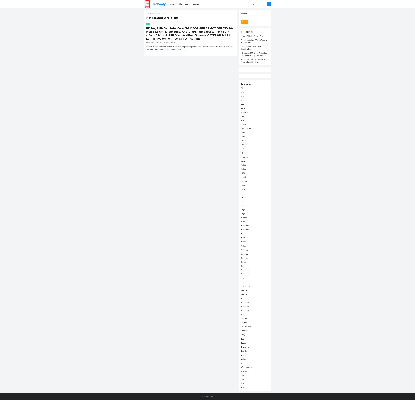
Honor (243, 149)
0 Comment (172, 42)
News (243, 238)
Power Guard (246, 286)
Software (244, 331)
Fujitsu (243, 124)
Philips (243, 278)
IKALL (243, 161)
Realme (244, 290)
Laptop (244, 181)
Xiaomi (244, 375)
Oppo (243, 266)
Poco (243, 282)
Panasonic (245, 270)
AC (242, 88)
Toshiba (244, 351)
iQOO (243, 173)
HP (148, 24)
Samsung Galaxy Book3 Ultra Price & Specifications (253, 60)
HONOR (244, 145)
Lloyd (243, 209)
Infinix (243, 165)
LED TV (244, 193)
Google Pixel (246, 128)
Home (148, 14)
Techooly (159, 4)
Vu (242, 363)
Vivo (242, 355)
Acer (243, 92)
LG (242, 201)
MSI (242, 233)
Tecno (243, 343)
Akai (242, 104)
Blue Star (244, 112)
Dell (242, 116)
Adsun (243, 100)
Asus (243, 108)
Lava (243, 185)
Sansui (243, 314)
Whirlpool (245, 371)
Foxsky (244, 120)
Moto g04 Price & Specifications (254, 36)
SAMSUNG (245, 306)
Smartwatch (246, 326)
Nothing (244, 250)
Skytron (244, 318)
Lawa (243, 189)
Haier (243, 132)
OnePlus (244, 254)
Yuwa (243, 387)
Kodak (243, 177)
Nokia (243, 242)
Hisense (244, 140)
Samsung (245, 302)
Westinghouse (247, 367)
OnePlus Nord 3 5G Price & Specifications (252, 47)
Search (244, 13)
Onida (243, 262)
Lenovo (244, 197)
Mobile (244, 217)
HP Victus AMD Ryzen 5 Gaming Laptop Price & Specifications (254, 54)
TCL (242, 339)
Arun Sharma (150, 42)
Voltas (243, 359)
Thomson (245, 347)
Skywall (244, 322)
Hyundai (244, 157)
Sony (243, 335)
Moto (243, 221)
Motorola (245, 225)
